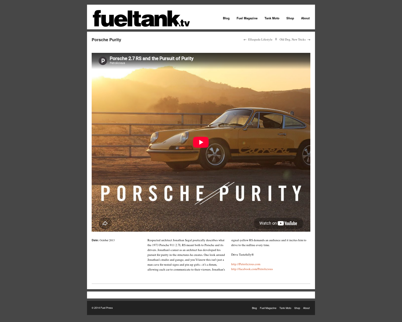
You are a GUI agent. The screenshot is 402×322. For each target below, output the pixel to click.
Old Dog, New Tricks (293, 39)
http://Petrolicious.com (245, 264)
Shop (290, 18)
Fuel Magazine (247, 18)
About (305, 18)
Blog (226, 18)
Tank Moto (272, 18)
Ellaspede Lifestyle (260, 39)
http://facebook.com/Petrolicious (252, 269)
